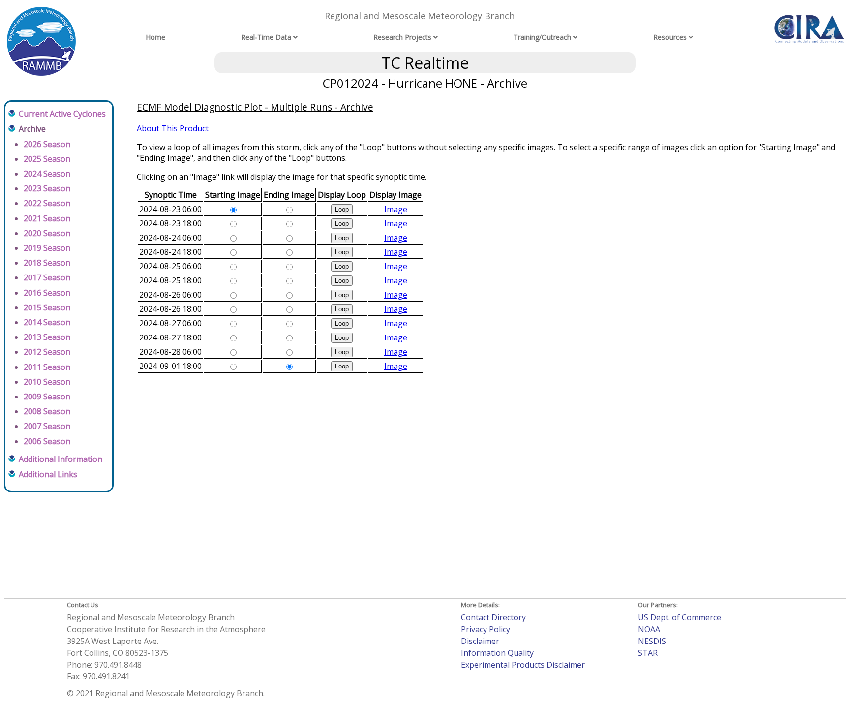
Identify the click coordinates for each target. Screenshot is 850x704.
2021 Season (47, 218)
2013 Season (47, 337)
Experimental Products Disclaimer (523, 664)
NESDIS (652, 641)
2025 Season (47, 158)
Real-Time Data (266, 37)
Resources (670, 37)
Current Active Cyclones (62, 113)
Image (395, 209)
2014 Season (47, 322)
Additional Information (60, 459)
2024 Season (47, 173)
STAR (648, 652)
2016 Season (47, 292)
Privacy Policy (485, 629)
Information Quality (497, 652)
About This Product (173, 128)
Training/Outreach (542, 37)
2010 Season (47, 381)
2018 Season (47, 262)
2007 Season (47, 426)
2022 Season (47, 203)
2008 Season (47, 411)
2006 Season (47, 441)
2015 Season (47, 307)
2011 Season (47, 367)
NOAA (649, 629)
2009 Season (47, 396)
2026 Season (47, 144)
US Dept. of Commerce (679, 617)
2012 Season (47, 351)
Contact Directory (493, 617)
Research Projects (402, 37)
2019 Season (47, 248)
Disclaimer (480, 641)
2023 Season (47, 188)
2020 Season (47, 233)
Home (155, 37)
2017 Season (47, 277)
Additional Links (48, 474)
